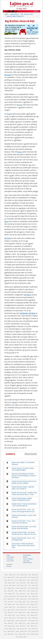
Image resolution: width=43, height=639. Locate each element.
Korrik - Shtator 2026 (10, 574)
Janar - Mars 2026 (33, 574)
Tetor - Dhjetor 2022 (9, 588)
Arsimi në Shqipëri (28, 559)
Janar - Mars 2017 (33, 607)
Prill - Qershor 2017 (22, 607)
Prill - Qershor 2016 (33, 609)
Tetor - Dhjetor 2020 (32, 593)
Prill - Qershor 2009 (21, 636)
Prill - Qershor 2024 (10, 582)
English (36, 11)
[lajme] (21, 4)
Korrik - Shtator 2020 (10, 596)
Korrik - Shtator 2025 (21, 577)
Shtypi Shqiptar (27, 555)
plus (19, 152)
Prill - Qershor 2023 (22, 585)
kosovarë (7, 75)
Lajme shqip (26, 560)
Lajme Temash (10, 557)
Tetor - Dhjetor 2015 (20, 612)
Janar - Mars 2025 (9, 580)
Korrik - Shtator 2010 (21, 631)
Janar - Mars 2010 (9, 634)
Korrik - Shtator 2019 (21, 599)
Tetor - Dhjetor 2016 (9, 609)
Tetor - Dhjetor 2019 (9, 599)
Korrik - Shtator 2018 (32, 601)
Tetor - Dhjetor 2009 (20, 634)
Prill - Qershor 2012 (10, 626)
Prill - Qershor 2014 (22, 618)
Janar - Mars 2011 (33, 628)
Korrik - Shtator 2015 (32, 612)
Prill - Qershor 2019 (33, 599)
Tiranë (14, 402)
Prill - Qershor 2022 (33, 588)
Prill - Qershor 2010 (33, 631)
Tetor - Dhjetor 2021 (20, 591)
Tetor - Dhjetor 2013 (9, 620)
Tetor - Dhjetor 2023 (32, 582)
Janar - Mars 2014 (33, 618)
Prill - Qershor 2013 (33, 620)
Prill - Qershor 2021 (10, 593)
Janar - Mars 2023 (33, 585)
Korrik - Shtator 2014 (10, 618)
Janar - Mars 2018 (21, 604)
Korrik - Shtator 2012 (32, 623)
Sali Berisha (24, 313)
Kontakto (9, 566)
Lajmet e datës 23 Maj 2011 (15, 16)
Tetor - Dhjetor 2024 (20, 580)
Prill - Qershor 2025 (33, 577)
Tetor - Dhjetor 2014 (32, 615)
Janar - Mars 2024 (21, 582)
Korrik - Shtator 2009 (32, 634)
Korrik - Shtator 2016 (21, 609)
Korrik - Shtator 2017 (10, 607)
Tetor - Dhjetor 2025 (9, 577)
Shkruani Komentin (30, 454)
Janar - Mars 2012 (21, 626)
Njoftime (25, 557)
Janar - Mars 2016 (9, 612)
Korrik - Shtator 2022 (21, 588)
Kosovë (19, 105)
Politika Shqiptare (27, 562)
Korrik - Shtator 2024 (32, 580)
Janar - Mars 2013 (9, 623)
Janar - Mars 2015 (21, 615)
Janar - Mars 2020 (33, 596)
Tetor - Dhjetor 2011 (32, 626)
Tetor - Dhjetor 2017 (32, 604)
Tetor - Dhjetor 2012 (20, 623)
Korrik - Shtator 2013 (21, 620)
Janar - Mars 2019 (9, 601)
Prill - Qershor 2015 (10, 615)
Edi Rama (7, 238)
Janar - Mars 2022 (9, 591)
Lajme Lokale (10, 560)
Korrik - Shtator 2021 (32, 591)
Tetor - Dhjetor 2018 (20, 601)
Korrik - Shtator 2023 (10, 585)
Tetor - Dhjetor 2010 (9, 631)
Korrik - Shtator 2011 (10, 628)
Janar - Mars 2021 (21, 593)
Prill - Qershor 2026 (22, 574)
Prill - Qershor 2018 (10, 604)
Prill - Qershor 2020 (22, 596)
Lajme (6, 14)
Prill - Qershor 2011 (27, 14)
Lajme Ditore (14, 14)
